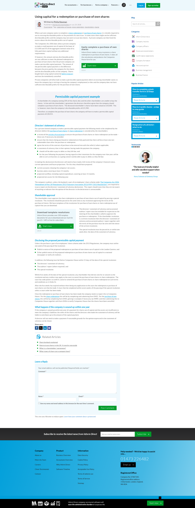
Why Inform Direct (63, 464)
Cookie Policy (83, 460)
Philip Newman (60, 22)
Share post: (39, 324)
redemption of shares (64, 27)
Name (40, 396)
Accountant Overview (64, 460)
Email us (127, 464)
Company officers (142, 46)
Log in (141, 5)
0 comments (48, 27)
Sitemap (81, 483)
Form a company (101, 5)
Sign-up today (153, 5)
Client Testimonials (42, 469)
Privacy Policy (83, 464)
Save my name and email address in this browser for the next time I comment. (67, 404)
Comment (42, 371)
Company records (142, 42)
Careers (38, 464)
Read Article (139, 100)
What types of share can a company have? (54, 351)
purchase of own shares (92, 33)
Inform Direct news (143, 37)
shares (97, 27)
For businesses (86, 5)
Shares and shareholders (60, 25)
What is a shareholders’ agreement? (52, 348)
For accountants (71, 5)
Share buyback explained (48, 342)
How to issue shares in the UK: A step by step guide (58, 345)
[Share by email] (49, 328)
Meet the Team (40, 460)
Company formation (143, 61)
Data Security (83, 455)
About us (38, 455)
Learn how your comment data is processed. (80, 417)
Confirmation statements (145, 56)
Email (81, 396)
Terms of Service (84, 479)
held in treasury (67, 74)
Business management (144, 70)
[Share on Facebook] (36, 328)
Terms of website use (85, 474)
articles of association (56, 134)
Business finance (142, 75)
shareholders (89, 27)
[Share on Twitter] (41, 328)
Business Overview (63, 455)
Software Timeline (63, 469)
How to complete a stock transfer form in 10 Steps (143, 90)
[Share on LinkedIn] (45, 328)
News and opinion (142, 65)
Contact (38, 474)
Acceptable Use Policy (86, 469)
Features (114, 5)
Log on (83, 70)
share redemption (78, 27)
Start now (153, 503)
